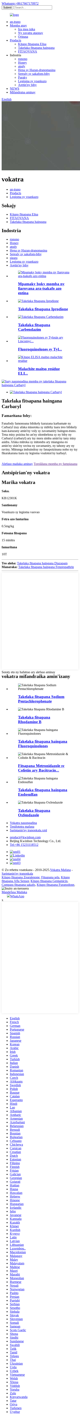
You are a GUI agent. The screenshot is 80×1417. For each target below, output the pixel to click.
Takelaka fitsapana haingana (36, 47)
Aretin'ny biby (27, 85)
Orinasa (23, 36)
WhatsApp (17, 896)
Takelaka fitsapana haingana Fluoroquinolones (42, 743)
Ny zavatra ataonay (30, 33)
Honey (22, 62)
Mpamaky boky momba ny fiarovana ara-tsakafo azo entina (41, 288)
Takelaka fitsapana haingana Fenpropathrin (46, 567)
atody (21, 66)
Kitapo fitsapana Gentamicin (49, 881)
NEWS (14, 88)
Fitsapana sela (50, 877)
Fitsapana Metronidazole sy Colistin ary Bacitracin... (41, 768)
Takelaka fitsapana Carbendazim (34, 327)
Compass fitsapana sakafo (18, 884)
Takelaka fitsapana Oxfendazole (34, 812)
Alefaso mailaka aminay (17, 464)
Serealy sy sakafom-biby (34, 73)
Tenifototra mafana (22, 826)
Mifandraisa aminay (22, 92)
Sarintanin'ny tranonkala (17, 873)
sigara (13, 258)
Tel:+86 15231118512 (24, 844)
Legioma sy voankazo (32, 81)
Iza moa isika (26, 29)
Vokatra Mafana (60, 870)
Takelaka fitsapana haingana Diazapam (42, 563)
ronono (22, 59)
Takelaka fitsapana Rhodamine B (34, 719)
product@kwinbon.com (25, 837)
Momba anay (18, 25)
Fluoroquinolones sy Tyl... (40, 349)
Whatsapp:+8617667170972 (20, 3)
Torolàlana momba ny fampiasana (55, 464)
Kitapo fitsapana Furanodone (55, 884)
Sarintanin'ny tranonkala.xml (28, 830)
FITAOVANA (27, 51)
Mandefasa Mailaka (14, 892)
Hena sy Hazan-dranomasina (36, 70)
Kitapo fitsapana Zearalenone (21, 877)
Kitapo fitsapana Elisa (32, 44)
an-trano (15, 22)
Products (15, 40)
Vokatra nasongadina (23, 823)
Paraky (22, 77)
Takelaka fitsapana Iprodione (43, 309)
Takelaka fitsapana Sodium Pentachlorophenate (41, 698)
